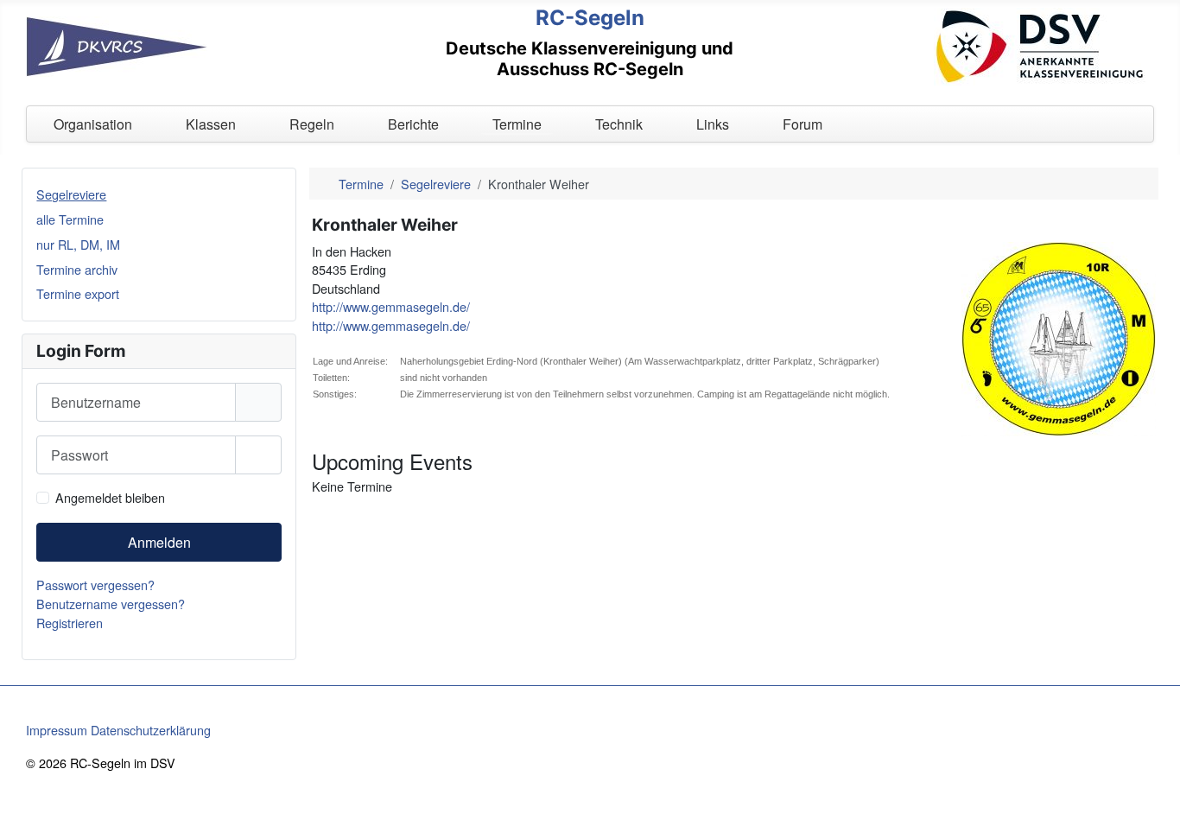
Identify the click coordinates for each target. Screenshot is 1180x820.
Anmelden (159, 542)
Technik (619, 124)
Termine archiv (76, 269)
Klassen (211, 124)
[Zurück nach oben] (1151, 789)
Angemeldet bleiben (110, 497)
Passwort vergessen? (95, 584)
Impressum (56, 730)
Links (712, 124)
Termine (517, 124)
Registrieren (71, 622)
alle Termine (70, 219)
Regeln (311, 124)
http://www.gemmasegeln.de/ (391, 306)
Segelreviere (71, 194)
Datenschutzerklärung (151, 730)
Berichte (413, 124)
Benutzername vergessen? (110, 603)
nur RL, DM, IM (78, 244)
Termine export (77, 293)
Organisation (93, 124)
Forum (802, 124)
